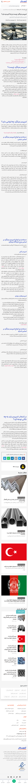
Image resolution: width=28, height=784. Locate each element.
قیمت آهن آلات (24, 9)
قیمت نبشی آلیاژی (14, 696)
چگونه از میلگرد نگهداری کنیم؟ (10, 133)
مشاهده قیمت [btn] (24, 324)
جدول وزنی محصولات (21, 708)
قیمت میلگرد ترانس (22, 693)
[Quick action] (14, 781)
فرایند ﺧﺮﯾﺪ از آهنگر (10, 711)
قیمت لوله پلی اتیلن (9, 690)
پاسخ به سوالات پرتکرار (9, 708)
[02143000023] (2, 1)
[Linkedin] (20, 777)
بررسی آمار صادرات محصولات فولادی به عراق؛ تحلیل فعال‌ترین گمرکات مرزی (10, 661)
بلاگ (17, 720)
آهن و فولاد (19, 9)
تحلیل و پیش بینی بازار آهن (20, 713)
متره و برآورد (23, 711)
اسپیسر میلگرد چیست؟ (19, 59)
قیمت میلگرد (16, 94)
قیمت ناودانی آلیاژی (14, 693)
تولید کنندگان (11, 713)
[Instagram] (14, 777)
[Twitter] (17, 777)
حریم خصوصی (23, 725)
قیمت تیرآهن (23, 690)
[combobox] (10, 6)
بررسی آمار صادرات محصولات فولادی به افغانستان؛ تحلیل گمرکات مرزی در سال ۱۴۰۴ (14, 600)
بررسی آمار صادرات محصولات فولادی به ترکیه (14, 566)
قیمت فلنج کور (17, 690)
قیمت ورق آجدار (6, 696)
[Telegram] (11, 777)
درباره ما (24, 720)
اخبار (17, 723)
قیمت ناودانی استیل (22, 696)
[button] (23, 458)
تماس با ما (24, 723)
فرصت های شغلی (14, 725)
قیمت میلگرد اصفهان (9, 366)
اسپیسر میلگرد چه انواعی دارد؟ (18, 61)
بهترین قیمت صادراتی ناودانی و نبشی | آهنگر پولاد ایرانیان (14, 500)
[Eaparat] (8, 777)
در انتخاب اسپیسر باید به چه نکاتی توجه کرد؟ (15, 63)
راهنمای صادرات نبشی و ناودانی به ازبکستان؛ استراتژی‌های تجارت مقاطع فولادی (10, 673)
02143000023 (6, 2)
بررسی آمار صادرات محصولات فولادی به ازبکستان (16, 533)
